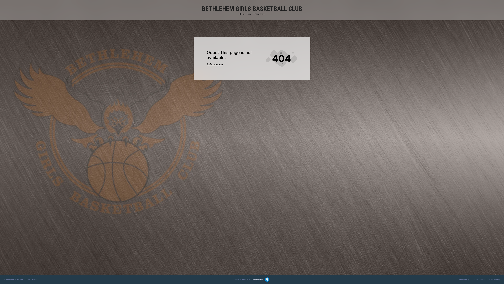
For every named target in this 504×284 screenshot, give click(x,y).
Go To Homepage (215, 64)
